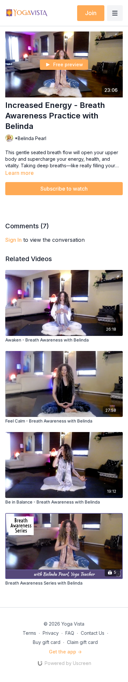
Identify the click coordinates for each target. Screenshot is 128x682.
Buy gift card (46, 642)
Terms (29, 633)
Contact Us (92, 633)
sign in (13, 240)
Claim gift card (82, 642)
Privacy (51, 633)
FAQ (69, 633)
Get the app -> (65, 651)
